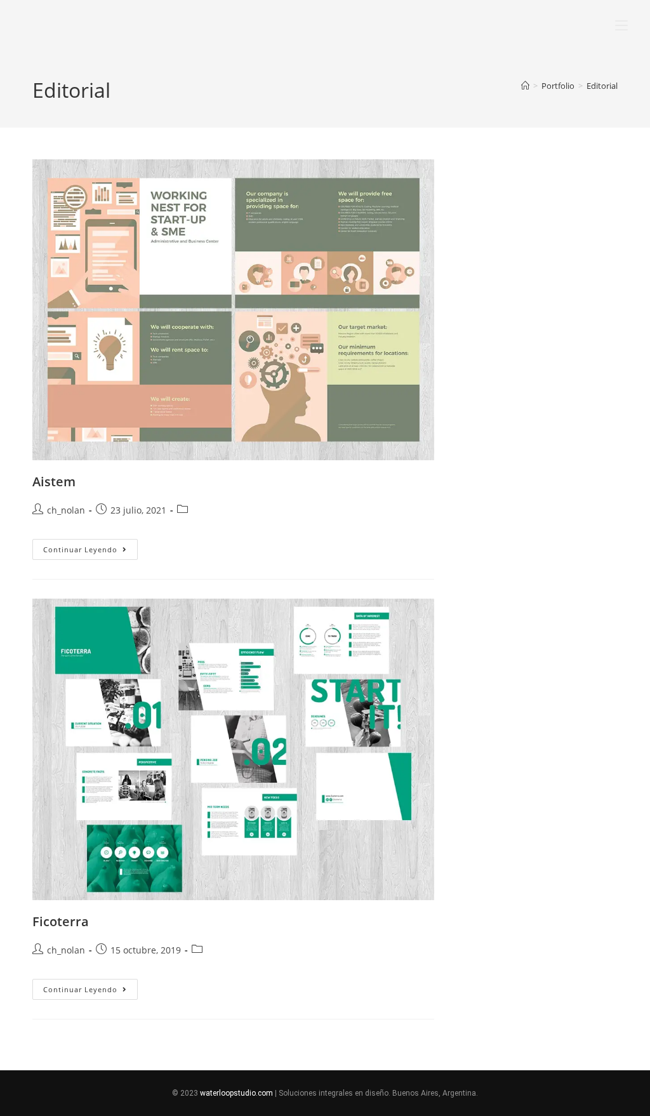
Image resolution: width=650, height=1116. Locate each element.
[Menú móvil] (615, 23)
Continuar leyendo (90, 546)
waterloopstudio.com (236, 1093)
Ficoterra (60, 921)
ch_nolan (66, 510)
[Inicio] (525, 85)
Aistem (54, 481)
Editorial (602, 85)
